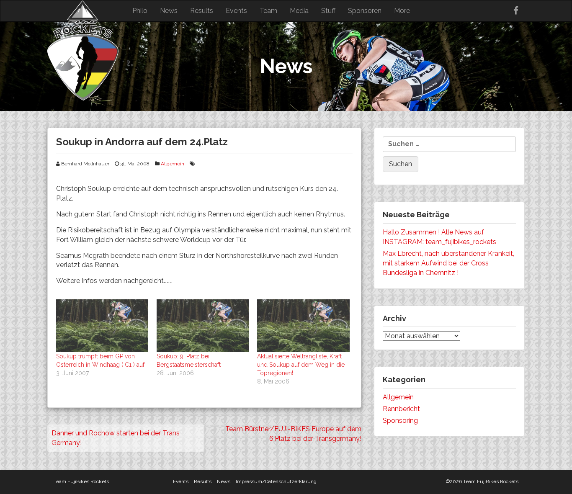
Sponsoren (364, 11)
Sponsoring (400, 421)
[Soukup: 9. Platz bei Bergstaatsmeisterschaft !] (203, 325)
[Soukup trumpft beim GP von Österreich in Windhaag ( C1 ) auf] (102, 325)
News (169, 11)
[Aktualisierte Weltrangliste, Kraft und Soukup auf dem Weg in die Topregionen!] (303, 325)
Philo (139, 11)
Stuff (328, 11)
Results (201, 11)
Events (236, 11)
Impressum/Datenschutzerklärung (276, 481)
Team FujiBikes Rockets (81, 481)
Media (299, 11)
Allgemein (172, 164)
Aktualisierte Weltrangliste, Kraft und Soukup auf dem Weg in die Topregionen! (301, 364)
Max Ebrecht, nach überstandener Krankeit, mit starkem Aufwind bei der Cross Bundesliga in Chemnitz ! (448, 263)
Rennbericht (401, 409)
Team (268, 11)
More (402, 11)
